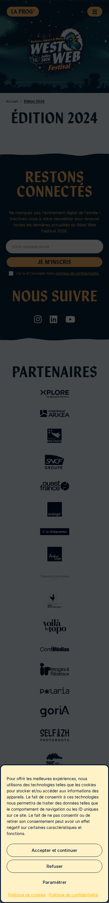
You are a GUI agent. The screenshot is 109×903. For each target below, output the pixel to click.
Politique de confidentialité (73, 894)
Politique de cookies (27, 894)
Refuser (55, 866)
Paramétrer (55, 882)
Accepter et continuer (54, 850)
